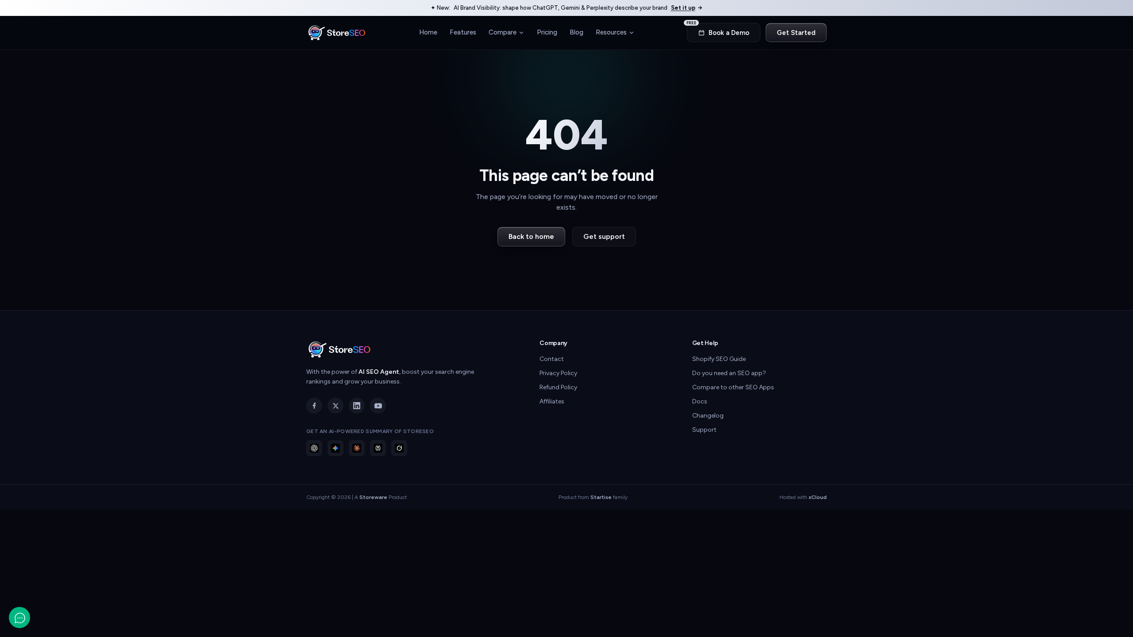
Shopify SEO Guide (719, 359)
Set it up (683, 7)
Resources (611, 32)
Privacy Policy (558, 373)
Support (704, 430)
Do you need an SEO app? (729, 373)
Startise (601, 497)
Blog (576, 32)
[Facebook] (314, 406)
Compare (502, 32)
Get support (604, 236)
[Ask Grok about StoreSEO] (399, 448)
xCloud (818, 497)
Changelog (708, 415)
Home (428, 32)
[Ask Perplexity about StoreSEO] (378, 448)
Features (463, 32)
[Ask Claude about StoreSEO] (357, 448)
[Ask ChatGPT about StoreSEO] (314, 448)
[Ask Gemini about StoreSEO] (335, 448)
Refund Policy (558, 387)
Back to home (531, 236)
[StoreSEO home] (336, 32)
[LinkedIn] (357, 406)
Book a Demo (718, 30)
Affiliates (552, 401)
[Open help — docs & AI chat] (19, 617)
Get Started (796, 33)
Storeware (373, 497)
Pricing (547, 32)
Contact (552, 359)
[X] (335, 406)
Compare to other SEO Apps (733, 387)
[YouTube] (378, 406)
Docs (699, 401)
